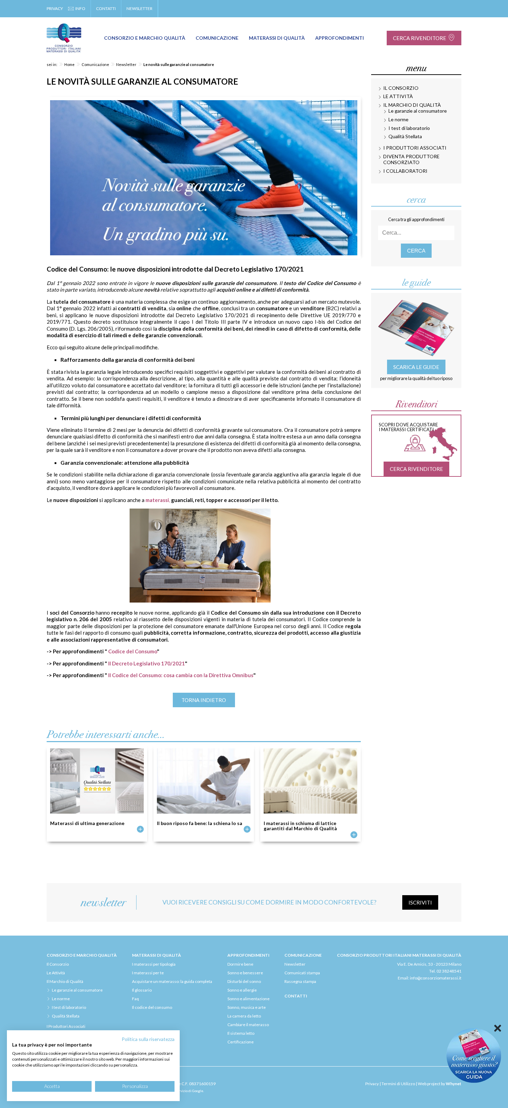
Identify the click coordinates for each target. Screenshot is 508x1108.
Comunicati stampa (302, 972)
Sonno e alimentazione (248, 998)
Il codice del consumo (152, 1007)
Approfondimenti (339, 38)
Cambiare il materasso (248, 1024)
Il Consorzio (400, 88)
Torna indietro (203, 700)
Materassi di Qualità (277, 38)
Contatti (106, 8)
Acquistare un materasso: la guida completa (172, 981)
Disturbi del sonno (244, 981)
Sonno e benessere (245, 972)
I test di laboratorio (409, 128)
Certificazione (240, 1041)
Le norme (398, 119)
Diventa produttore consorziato (411, 159)
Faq (135, 998)
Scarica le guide (416, 367)
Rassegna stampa (300, 981)
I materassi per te (148, 972)
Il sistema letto (240, 1033)
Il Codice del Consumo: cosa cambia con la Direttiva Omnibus (180, 675)
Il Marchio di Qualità (412, 105)
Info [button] (80, 8)
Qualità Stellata (405, 136)
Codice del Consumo (132, 651)
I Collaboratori (405, 171)
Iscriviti (420, 902)
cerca (416, 251)
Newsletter (139, 8)
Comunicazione (217, 38)
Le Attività (398, 96)
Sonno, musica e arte (246, 1007)
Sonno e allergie (242, 990)
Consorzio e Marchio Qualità (144, 38)
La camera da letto (244, 1016)
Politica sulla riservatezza (148, 1039)
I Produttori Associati (414, 148)
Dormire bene (240, 964)
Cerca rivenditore (419, 38)
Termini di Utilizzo (398, 1083)
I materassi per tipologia (154, 964)
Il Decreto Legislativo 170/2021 (146, 663)
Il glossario (142, 990)
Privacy (55, 8)
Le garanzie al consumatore (417, 111)
